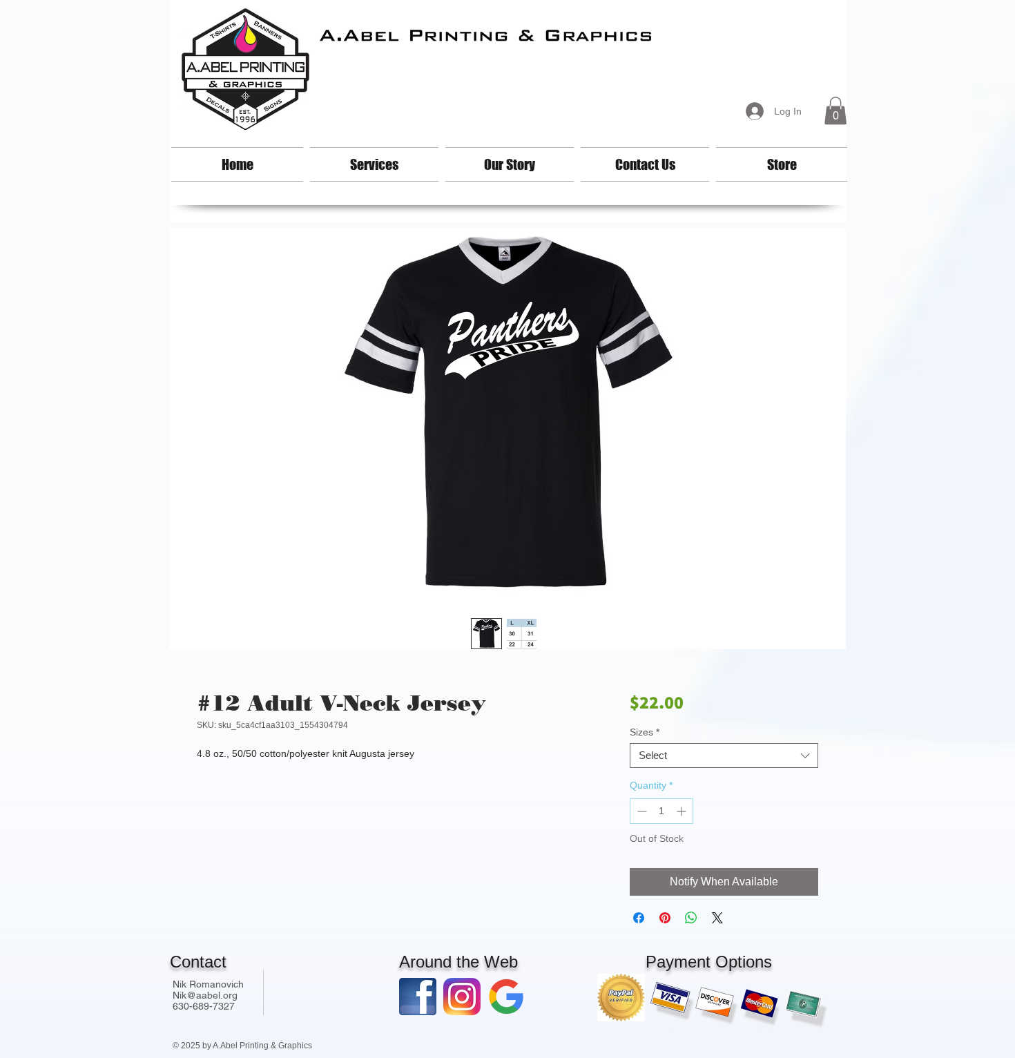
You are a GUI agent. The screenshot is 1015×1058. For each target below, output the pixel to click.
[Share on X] (717, 918)
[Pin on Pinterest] (665, 918)
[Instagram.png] (462, 996)
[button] (835, 111)
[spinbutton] (661, 811)
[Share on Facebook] (638, 918)
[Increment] (682, 811)
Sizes (644, 732)
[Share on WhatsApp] (691, 918)
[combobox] (724, 755)
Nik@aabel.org (205, 995)
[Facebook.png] (417, 996)
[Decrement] (640, 811)
